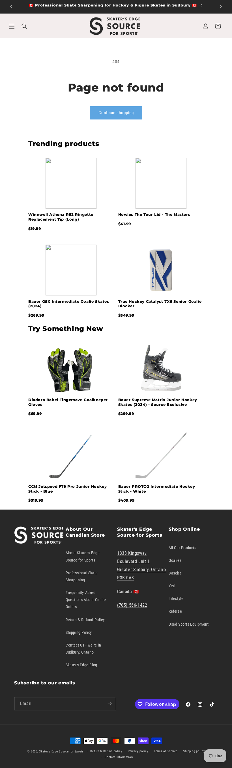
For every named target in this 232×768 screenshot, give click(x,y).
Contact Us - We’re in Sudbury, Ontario (83, 648)
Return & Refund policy (106, 751)
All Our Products (182, 547)
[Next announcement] (221, 6)
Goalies (175, 560)
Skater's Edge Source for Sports (61, 751)
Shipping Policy (79, 632)
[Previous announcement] (11, 6)
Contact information (119, 757)
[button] (12, 26)
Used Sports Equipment (189, 624)
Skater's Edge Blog (81, 665)
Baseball (176, 573)
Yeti (172, 586)
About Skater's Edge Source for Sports (83, 556)
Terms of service (165, 751)
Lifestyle (176, 598)
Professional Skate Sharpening (82, 576)
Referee (175, 611)
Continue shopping (116, 112)
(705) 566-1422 (132, 605)
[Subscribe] (109, 703)
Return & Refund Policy (85, 619)
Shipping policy (194, 751)
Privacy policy (138, 751)
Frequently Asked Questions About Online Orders (86, 599)
